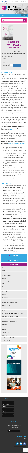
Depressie (4, 289)
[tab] (14, 264)
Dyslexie (4, 294)
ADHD (3, 270)
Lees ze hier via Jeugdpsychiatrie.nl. (16, 143)
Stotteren (4, 335)
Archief (4, 406)
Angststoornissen (6, 273)
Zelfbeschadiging (6, 340)
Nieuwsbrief (14, 256)
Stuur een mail (14, 430)
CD (3, 283)
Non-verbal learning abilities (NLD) (10, 316)
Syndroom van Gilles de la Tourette (10, 337)
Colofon (16, 1)
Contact (24, 1)
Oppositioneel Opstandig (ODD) (9, 321)
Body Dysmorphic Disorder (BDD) (9, 281)
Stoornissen (6, 404)
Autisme (4, 278)
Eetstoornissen (5, 297)
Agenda (7, 3)
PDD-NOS (4, 324)
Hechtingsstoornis (6, 308)
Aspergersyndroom (6, 275)
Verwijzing (5, 413)
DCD (3, 286)
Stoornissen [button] (14, 264)
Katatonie (4, 310)
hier (11, 129)
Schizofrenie (5, 329)
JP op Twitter (14, 260)
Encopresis (4, 300)
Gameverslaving (6, 305)
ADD (3, 267)
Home (3, 15)
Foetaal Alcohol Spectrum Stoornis (10, 302)
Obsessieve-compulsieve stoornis (10, 319)
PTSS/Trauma (5, 327)
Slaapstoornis (5, 332)
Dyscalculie (4, 291)
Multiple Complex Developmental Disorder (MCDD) (13, 313)
